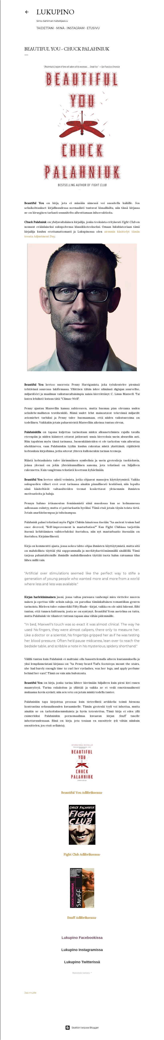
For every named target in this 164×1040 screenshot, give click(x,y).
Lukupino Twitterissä (82, 962)
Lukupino (55, 12)
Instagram (76, 28)
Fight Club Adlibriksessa (82, 854)
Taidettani (45, 28)
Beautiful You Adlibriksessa (81, 792)
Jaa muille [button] (30, 992)
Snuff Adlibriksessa (81, 918)
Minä (60, 28)
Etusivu (93, 28)
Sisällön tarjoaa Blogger (85, 1027)
